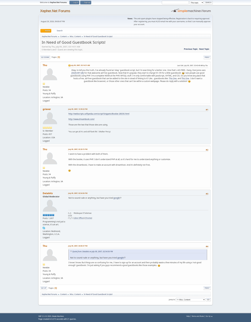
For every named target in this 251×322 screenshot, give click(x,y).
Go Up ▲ (209, 316)
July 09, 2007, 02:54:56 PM (77, 193)
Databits (48, 193)
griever (47, 109)
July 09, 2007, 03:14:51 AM (80, 65)
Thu (45, 65)
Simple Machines (58, 316)
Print (207, 57)
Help (188, 316)
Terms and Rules (198, 316)
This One (173, 78)
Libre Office (78, 218)
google (116, 198)
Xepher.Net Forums (55, 11)
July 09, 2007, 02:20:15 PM (77, 149)
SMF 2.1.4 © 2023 (44, 316)
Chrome (88, 218)
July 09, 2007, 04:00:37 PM (77, 246)
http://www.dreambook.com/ (81, 119)
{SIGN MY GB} (77, 73)
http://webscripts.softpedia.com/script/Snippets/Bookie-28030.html (98, 113)
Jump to (172, 299)
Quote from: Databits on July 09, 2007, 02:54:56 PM (92, 251)
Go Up (43, 288)
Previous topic (191, 49)
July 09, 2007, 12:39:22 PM (77, 109)
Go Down (45, 57)
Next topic (204, 49)
